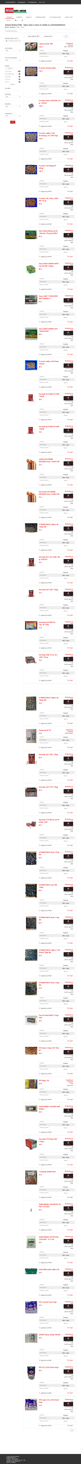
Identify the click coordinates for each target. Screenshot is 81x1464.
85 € (40, 236)
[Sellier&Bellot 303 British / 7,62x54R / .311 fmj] (31, 1242)
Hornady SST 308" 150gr (48, 754)
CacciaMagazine (32, 2)
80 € (40, 334)
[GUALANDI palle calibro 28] (31, 1271)
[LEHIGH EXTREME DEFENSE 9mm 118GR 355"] (31, 464)
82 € (40, 302)
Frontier (9, 76)
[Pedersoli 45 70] (31, 736)
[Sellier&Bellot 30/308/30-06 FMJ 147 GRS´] (31, 1210)
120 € (41, 139)
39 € (40, 1145)
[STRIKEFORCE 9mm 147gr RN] (31, 858)
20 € (40, 1338)
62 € (40, 858)
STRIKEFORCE (10, 74)
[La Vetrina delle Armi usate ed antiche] (16, 10)
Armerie (19, 17)
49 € (40, 1112)
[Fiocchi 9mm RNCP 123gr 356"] (31, 1020)
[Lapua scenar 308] (31, 46)
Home (7, 27)
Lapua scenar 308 (46, 44)
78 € (40, 399)
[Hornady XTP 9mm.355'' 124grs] (31, 1144)
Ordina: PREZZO (32, 36)
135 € (41, 71)
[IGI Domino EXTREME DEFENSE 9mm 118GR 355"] (31, 497)
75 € (40, 465)
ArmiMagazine (22, 2)
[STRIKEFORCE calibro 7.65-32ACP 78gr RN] (31, 954)
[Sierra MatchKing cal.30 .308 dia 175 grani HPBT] (31, 234)
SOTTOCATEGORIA (11, 58)
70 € (40, 660)
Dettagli (70, 61)
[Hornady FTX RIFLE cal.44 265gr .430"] (31, 824)
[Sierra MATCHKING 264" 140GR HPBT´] (31, 333)
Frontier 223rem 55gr (47, 68)
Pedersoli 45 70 (45, 730)
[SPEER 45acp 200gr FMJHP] (31, 1338)
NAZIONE (8, 94)
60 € (40, 890)
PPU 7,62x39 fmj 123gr (48, 1302)
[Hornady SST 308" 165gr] (31, 593)
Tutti (7, 50)
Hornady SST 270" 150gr (48, 787)
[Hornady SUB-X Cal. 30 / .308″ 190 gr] (31, 659)
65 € (40, 758)
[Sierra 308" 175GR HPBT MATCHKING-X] (31, 299)
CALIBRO (7, 88)
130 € (41, 106)
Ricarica (12, 27)
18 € (40, 1405)
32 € (40, 1210)
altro (12, 84)
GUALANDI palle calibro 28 (49, 1269)
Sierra (8, 79)
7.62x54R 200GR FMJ (47, 1172)
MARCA (7, 66)
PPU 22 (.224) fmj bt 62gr (49, 1367)
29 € (40, 1305)
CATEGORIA (8, 48)
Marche (29, 17)
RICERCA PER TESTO (11, 38)
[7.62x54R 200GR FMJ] (31, 1177)
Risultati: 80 (48, 36)
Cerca (12, 122)
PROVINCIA (8, 113)
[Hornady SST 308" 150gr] (31, 759)
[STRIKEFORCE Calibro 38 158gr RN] (31, 703)
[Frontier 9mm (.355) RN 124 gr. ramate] (31, 106)
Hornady (9, 71)
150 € (41, 47)
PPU (8, 82)
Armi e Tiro (42, 2)
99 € (40, 204)
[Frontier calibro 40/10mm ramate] (31, 365)
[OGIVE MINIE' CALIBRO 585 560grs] (31, 1108)
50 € (40, 1053)
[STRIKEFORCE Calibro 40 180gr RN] (31, 527)
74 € (40, 562)
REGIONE (8, 104)
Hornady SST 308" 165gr (48, 590)
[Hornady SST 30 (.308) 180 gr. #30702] (31, 562)
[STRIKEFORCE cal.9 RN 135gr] (31, 890)
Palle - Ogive (65, 53)
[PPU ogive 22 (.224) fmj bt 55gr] (31, 1404)
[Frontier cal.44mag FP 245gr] (31, 169)
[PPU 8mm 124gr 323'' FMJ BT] (31, 1050)
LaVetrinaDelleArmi (10, 2)
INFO (8, 20)
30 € (40, 1273)
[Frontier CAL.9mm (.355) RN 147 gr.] (31, 202)
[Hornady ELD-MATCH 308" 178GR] (31, 398)
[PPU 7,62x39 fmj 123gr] (31, 1307)
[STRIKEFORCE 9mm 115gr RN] (31, 923)
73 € (40, 593)
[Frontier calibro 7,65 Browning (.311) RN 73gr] (31, 137)
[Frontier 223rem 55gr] (31, 71)
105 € (41, 171)
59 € (40, 923)
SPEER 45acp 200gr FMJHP (49, 1335)
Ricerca (9, 17)
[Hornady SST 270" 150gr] (31, 792)
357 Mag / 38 (44, 1081)
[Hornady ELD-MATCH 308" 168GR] (31, 430)
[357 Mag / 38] (31, 1084)
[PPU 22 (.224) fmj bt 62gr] (31, 1373)
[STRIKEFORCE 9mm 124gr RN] (31, 988)
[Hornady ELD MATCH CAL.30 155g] (31, 625)
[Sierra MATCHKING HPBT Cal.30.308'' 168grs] (31, 269)
